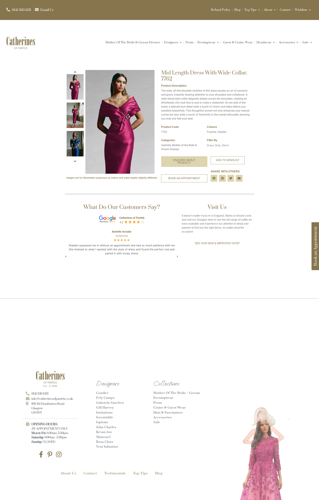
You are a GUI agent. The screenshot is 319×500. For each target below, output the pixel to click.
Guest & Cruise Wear (238, 42)
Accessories (287, 42)
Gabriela (166, 145)
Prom (189, 42)
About (268, 10)
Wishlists (301, 10)
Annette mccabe (121, 231)
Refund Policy (220, 10)
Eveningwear (206, 42)
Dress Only (213, 145)
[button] (214, 178)
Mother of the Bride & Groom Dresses (132, 42)
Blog (237, 10)
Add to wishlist (227, 160)
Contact (285, 10)
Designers (171, 42)
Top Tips (250, 10)
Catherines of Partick (132, 217)
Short (225, 145)
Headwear (264, 42)
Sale (305, 42)
